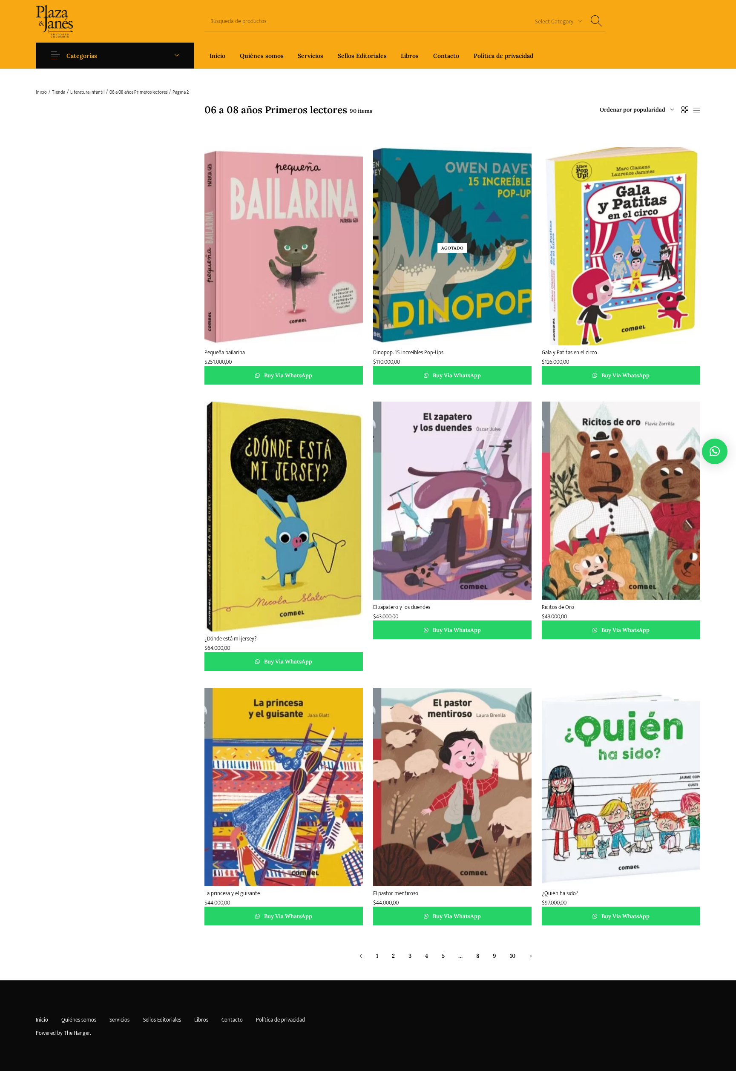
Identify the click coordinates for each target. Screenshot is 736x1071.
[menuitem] (217, 56)
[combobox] (555, 21)
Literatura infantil (87, 92)
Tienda (58, 92)
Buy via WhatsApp (287, 375)
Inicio (41, 92)
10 (512, 956)
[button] (714, 451)
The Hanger (77, 1033)
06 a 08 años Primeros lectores (138, 92)
